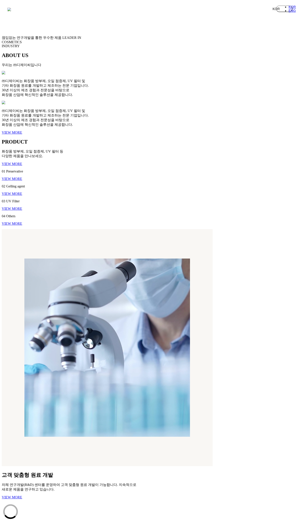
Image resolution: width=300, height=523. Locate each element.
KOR (284, 8)
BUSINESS (110, 12)
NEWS (194, 12)
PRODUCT (152, 12)
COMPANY (69, 12)
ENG (292, 11)
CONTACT (236, 12)
